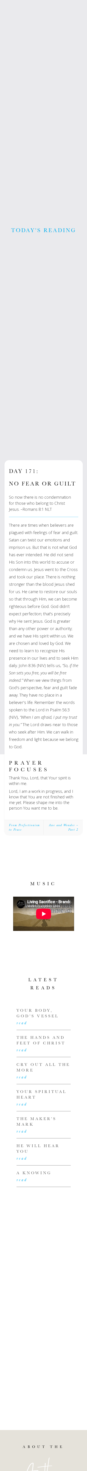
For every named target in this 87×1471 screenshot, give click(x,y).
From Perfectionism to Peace (24, 827)
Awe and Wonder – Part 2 (63, 827)
